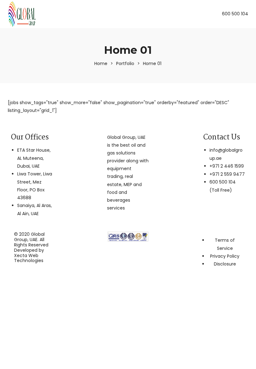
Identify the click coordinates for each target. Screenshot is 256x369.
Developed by (29, 255)
